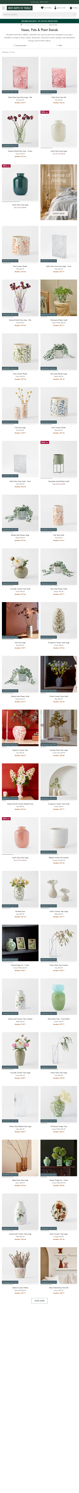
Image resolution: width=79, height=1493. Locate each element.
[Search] (74, 14)
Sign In (59, 8)
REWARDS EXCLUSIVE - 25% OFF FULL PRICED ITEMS (39, 21)
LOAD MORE (39, 1301)
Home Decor (30, 25)
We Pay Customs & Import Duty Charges (39, 2)
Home (21, 25)
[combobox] (39, 14)
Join (64, 8)
